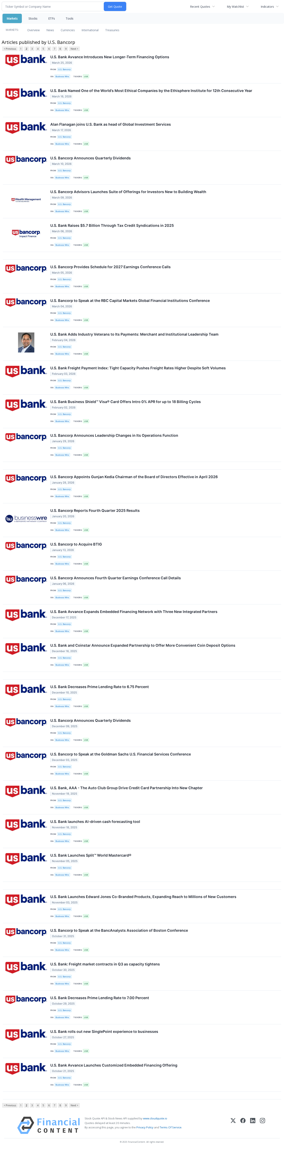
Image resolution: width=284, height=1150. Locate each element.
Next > (74, 49)
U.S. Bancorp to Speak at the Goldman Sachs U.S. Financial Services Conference (120, 754)
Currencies (68, 30)
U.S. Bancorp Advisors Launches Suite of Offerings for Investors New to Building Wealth (128, 192)
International (90, 30)
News (50, 30)
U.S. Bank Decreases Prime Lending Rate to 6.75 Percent (99, 687)
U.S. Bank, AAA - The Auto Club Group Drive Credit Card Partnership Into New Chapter (126, 788)
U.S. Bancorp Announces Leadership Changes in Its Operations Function (114, 435)
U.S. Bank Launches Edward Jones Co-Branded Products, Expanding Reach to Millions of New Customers (143, 896)
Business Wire (62, 76)
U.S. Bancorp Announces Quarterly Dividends (90, 158)
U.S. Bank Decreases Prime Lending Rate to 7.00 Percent (99, 998)
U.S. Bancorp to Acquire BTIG (76, 544)
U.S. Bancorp (64, 69)
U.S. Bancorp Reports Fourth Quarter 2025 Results (95, 510)
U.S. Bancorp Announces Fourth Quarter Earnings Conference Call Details (115, 578)
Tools (69, 18)
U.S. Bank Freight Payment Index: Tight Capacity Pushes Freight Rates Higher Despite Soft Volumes (138, 368)
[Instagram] (262, 1125)
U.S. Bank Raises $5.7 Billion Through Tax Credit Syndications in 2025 (112, 225)
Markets (12, 18)
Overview (33, 30)
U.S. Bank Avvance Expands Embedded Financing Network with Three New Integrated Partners (133, 611)
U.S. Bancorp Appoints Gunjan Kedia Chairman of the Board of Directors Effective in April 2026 (134, 477)
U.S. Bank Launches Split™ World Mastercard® (90, 855)
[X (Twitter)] (233, 1125)
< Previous (10, 49)
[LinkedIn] (252, 1125)
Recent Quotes (200, 7)
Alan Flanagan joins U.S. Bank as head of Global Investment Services (110, 124)
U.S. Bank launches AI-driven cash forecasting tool (95, 821)
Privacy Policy (144, 1127)
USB (86, 76)
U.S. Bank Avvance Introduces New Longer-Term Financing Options (109, 57)
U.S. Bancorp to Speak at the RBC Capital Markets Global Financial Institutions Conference (130, 300)
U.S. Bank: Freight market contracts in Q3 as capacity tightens (105, 964)
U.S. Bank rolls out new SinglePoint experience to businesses (104, 1031)
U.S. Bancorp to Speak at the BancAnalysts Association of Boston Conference (119, 930)
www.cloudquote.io (155, 1118)
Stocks (32, 18)
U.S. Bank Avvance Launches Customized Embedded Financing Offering (113, 1065)
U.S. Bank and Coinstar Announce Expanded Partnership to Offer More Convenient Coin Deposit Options (142, 645)
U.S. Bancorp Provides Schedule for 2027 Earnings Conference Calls (110, 267)
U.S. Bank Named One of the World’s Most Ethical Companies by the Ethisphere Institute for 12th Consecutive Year (151, 90)
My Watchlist (235, 7)
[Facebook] (243, 1125)
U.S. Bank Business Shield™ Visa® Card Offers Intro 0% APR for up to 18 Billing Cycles (125, 401)
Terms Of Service (171, 1127)
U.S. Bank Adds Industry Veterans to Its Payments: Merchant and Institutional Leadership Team (134, 334)
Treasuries (112, 30)
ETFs (51, 18)
